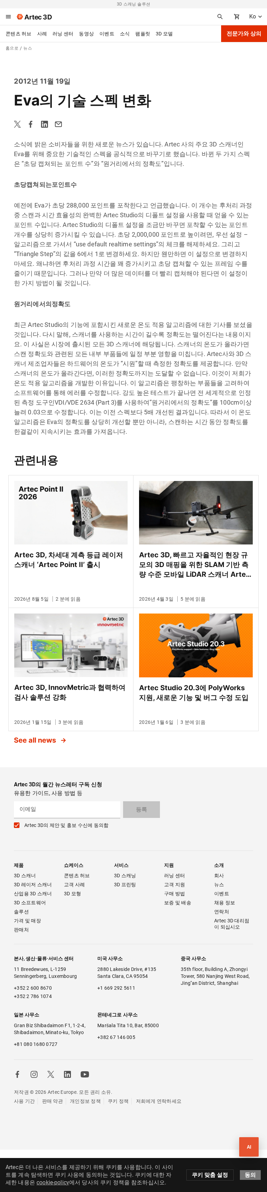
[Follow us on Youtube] (85, 1074)
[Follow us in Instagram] (34, 1074)
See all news (36, 740)
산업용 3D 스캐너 (33, 893)
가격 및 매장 (27, 920)
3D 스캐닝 (125, 875)
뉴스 (219, 884)
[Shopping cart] (236, 16)
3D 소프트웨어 (30, 902)
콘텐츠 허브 (19, 33)
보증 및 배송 (177, 902)
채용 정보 (224, 902)
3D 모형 (72, 893)
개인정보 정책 (85, 1101)
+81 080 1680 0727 (35, 1044)
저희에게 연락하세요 (159, 1101)
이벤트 (106, 33)
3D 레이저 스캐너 (33, 884)
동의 (250, 1175)
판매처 (21, 929)
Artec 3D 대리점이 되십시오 (231, 924)
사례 (42, 33)
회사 (219, 875)
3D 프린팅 (125, 884)
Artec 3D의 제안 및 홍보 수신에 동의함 (66, 825)
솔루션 (21, 911)
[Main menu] (8, 16)
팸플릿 (142, 33)
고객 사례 (74, 884)
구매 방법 (174, 893)
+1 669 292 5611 (116, 988)
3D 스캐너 (25, 875)
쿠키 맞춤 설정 (210, 1175)
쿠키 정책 (118, 1101)
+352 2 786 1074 (33, 996)
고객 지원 (174, 884)
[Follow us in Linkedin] (67, 1074)
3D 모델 (164, 33)
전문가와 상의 (244, 33)
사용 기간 (24, 1101)
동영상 (86, 33)
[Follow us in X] (50, 1074)
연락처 (221, 911)
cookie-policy (53, 1182)
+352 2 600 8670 (33, 988)
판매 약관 (52, 1101)
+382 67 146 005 (116, 1037)
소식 (125, 33)
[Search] (220, 16)
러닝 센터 (62, 33)
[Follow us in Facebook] (17, 1074)
